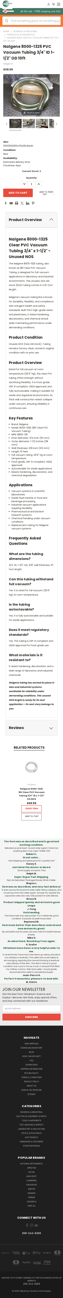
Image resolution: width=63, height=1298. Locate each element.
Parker (31, 1197)
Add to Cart (31, 816)
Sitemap (31, 1094)
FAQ (31, 1060)
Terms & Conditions (31, 1077)
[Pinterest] (33, 203)
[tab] (31, 220)
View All (31, 1205)
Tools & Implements (31, 1120)
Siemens (32, 1193)
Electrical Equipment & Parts (31, 1116)
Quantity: (31, 177)
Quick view (31, 808)
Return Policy (31, 1073)
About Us (31, 1085)
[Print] (16, 203)
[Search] (7, 21)
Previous (7, 1295)
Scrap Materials (31, 1145)
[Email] (11, 203)
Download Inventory (31, 1047)
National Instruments (31, 1163)
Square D (31, 1201)
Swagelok (31, 1184)
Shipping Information (31, 1069)
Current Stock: (31, 171)
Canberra (31, 1180)
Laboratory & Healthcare (31, 1129)
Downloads (32, 1064)
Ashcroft (31, 1176)
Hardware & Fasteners (31, 1141)
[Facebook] (5, 203)
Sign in (25, 1090)
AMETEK (31, 1189)
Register (37, 1090)
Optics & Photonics (31, 1133)
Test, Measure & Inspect (31, 1124)
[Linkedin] (27, 203)
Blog (31, 1052)
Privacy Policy (31, 1081)
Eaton (31, 1172)
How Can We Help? (31, 1056)
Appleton (31, 1167)
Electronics (31, 1137)
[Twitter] (22, 203)
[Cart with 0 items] (53, 4)
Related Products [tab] (29, 747)
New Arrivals (31, 1043)
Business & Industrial (31, 1112)
